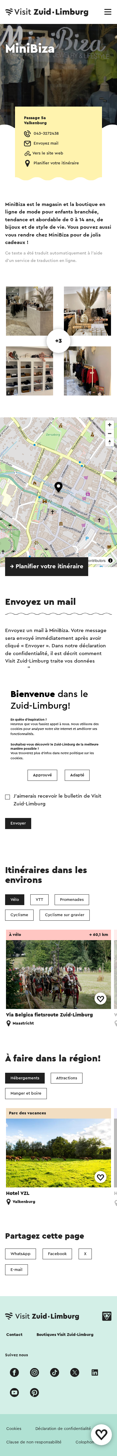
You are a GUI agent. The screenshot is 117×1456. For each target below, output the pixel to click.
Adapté (77, 775)
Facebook (57, 1254)
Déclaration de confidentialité (63, 1429)
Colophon (85, 1442)
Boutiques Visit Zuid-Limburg (65, 1335)
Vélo (14, 900)
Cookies (13, 1429)
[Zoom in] (109, 424)
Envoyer (18, 823)
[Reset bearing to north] (109, 442)
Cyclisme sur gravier (64, 915)
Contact (14, 1335)
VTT (39, 900)
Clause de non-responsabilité (34, 1442)
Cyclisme (19, 915)
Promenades (72, 900)
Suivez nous (16, 1355)
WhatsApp (20, 1254)
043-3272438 (46, 133)
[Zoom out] (109, 433)
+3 (58, 341)
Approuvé (42, 775)
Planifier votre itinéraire (56, 163)
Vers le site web (47, 153)
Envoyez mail (46, 143)
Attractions (66, 1078)
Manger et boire (25, 1093)
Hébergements (24, 1078)
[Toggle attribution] (110, 560)
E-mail (16, 1270)
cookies (16, 758)
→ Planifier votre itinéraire (46, 566)
